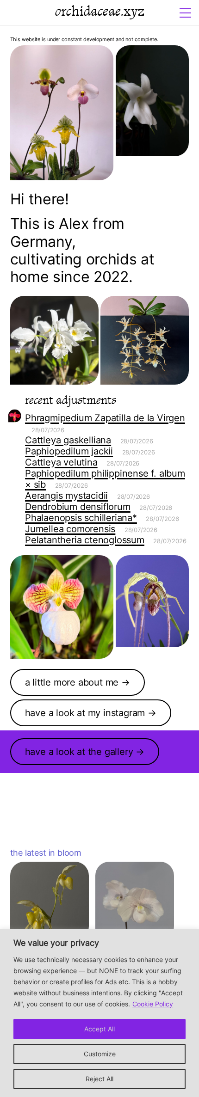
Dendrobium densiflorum (78, 506)
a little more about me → (77, 682)
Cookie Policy (152, 1004)
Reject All (99, 1079)
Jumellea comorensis (70, 528)
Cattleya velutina (61, 462)
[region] (99, 1013)
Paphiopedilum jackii (69, 451)
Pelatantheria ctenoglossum (84, 539)
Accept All (99, 1029)
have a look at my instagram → (90, 712)
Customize (100, 1054)
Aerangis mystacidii (66, 495)
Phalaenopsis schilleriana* (81, 517)
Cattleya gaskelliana (68, 440)
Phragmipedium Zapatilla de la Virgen (105, 417)
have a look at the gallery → (84, 751)
